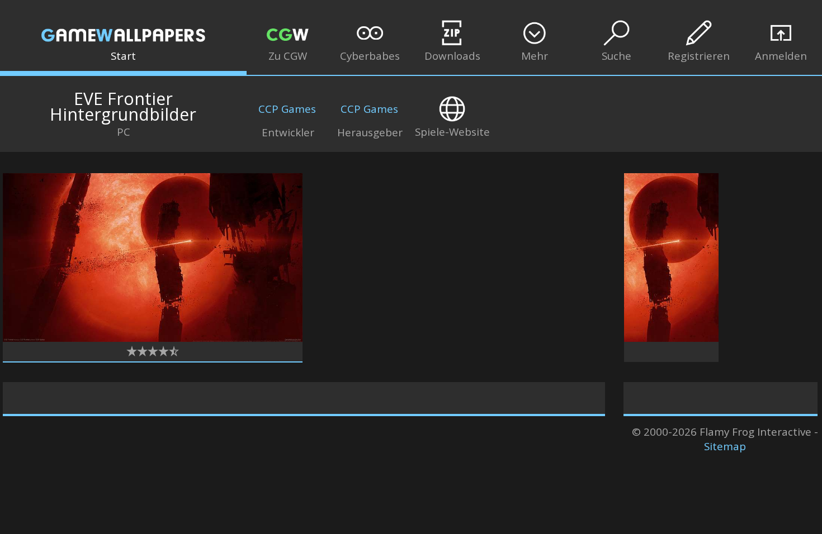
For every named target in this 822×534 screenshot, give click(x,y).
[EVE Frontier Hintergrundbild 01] (153, 338)
